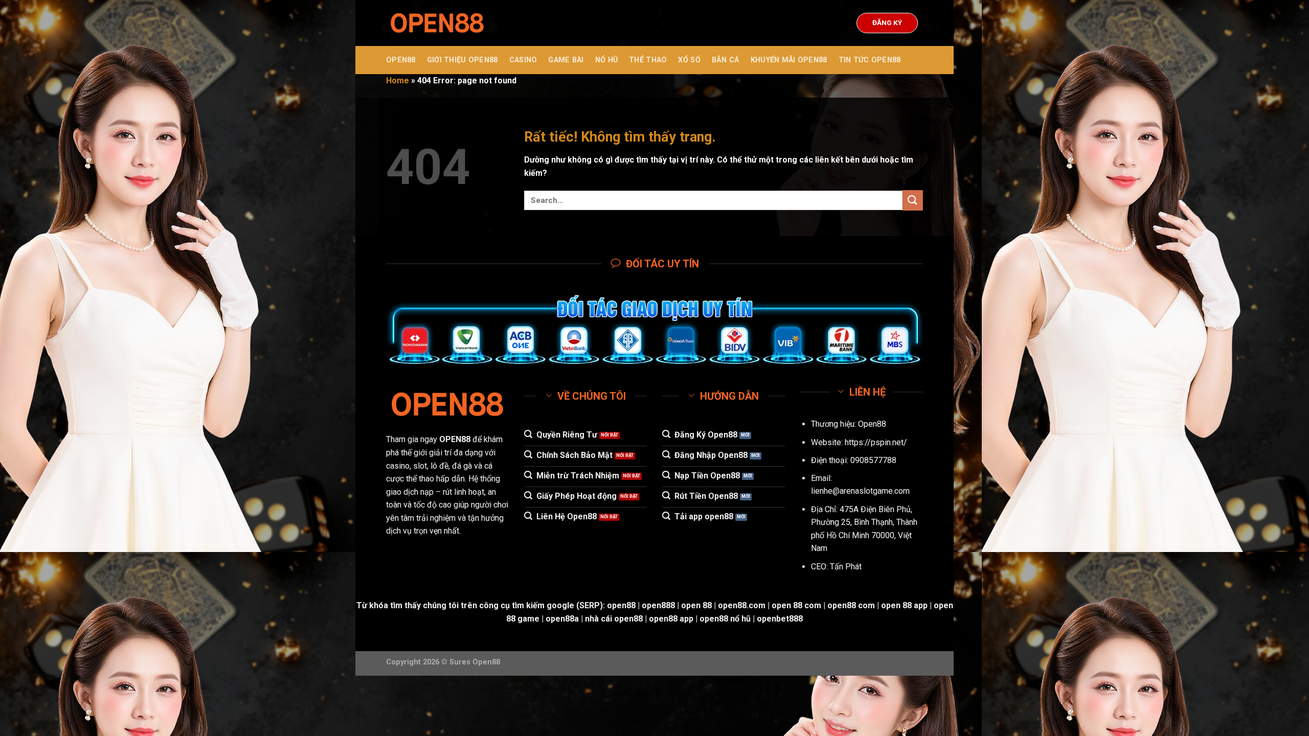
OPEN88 (401, 60)
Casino (523, 60)
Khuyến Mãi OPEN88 (789, 60)
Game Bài (565, 60)
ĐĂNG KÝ (887, 22)
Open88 (872, 424)
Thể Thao (648, 60)
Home (397, 80)
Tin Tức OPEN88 (870, 60)
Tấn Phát (846, 566)
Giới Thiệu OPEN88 (462, 60)
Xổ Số (689, 60)
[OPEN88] (437, 23)
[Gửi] (912, 200)
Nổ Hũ (606, 60)
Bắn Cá (725, 60)
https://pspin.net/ (876, 442)
